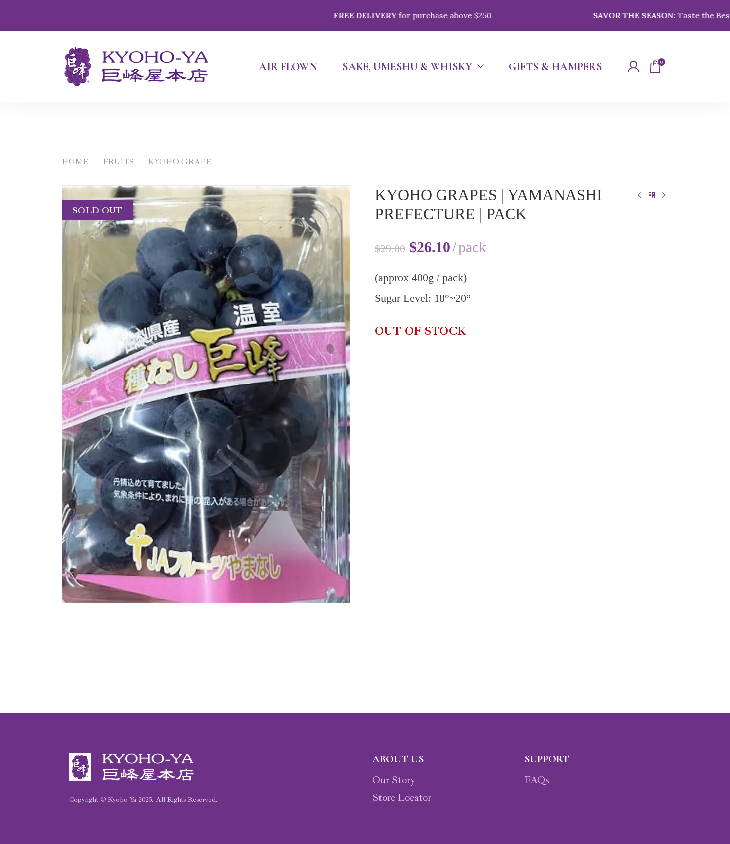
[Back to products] (651, 195)
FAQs (536, 780)
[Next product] (663, 195)
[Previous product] (639, 195)
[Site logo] (136, 66)
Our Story (393, 780)
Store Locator (401, 797)
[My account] (633, 67)
